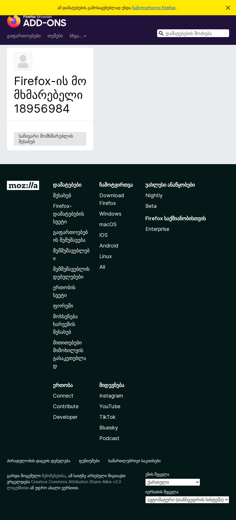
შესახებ (62, 195)
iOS (103, 235)
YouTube (109, 406)
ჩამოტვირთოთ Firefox (154, 7)
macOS (108, 224)
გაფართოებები (24, 36)
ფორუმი (63, 306)
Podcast (109, 438)
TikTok (107, 417)
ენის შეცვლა (157, 474)
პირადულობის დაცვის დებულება (38, 460)
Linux (105, 256)
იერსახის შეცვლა (161, 491)
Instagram (111, 396)
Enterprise (157, 229)
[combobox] (193, 33)
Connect (63, 396)
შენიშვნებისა (54, 475)
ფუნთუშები (89, 460)
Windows (110, 214)
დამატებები (67, 185)
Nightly (154, 195)
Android (108, 246)
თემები (55, 36)
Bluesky (108, 428)
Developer (65, 417)
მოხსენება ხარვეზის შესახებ (65, 324)
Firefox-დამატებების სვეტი (68, 213)
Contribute (66, 406)
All (102, 267)
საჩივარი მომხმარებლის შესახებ (46, 138)
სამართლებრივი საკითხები (134, 460)
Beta (151, 206)
